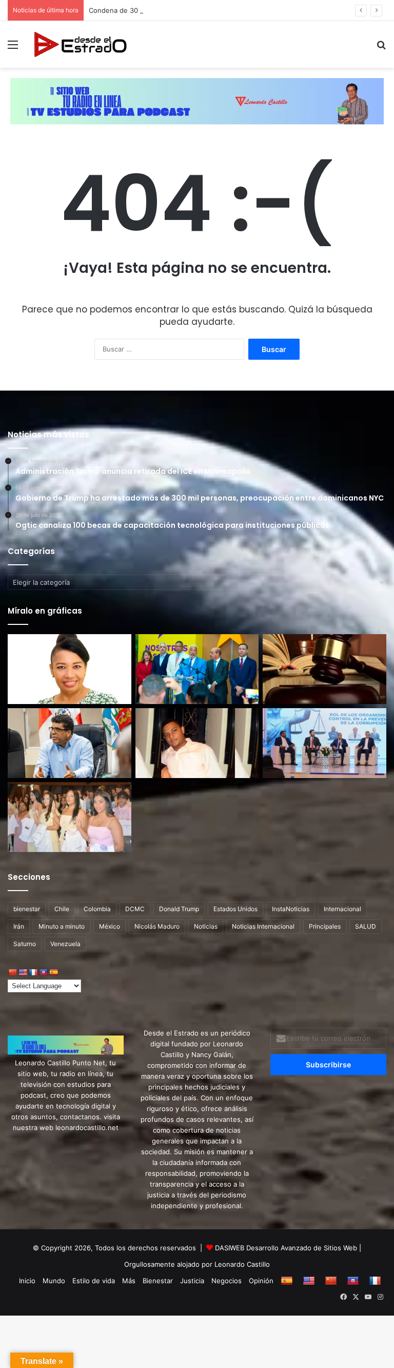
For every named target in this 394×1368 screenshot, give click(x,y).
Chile (61, 909)
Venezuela (65, 944)
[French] (32, 972)
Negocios (226, 1281)
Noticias (206, 926)
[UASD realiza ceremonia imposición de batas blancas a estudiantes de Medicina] (69, 817)
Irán (18, 926)
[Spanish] (53, 972)
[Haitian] (43, 972)
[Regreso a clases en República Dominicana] (69, 669)
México (109, 926)
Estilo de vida (93, 1281)
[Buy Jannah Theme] (197, 100)
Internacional (342, 909)
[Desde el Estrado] (80, 44)
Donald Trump (179, 909)
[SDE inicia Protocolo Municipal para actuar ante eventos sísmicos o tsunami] (69, 743)
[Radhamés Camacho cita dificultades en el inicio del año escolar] (197, 669)
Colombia (97, 909)
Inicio (27, 1281)
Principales (325, 926)
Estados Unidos (235, 909)
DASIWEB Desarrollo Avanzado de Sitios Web (286, 1248)
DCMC (135, 909)
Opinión (261, 1281)
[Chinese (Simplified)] (12, 972)
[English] (22, 972)
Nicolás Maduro (157, 926)
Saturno (24, 944)
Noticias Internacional (263, 926)
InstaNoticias (290, 909)
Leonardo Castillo (242, 1264)
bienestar (26, 909)
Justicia (192, 1281)
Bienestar (158, 1281)
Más (128, 1281)
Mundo (54, 1281)
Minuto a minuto (61, 926)
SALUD (365, 926)
